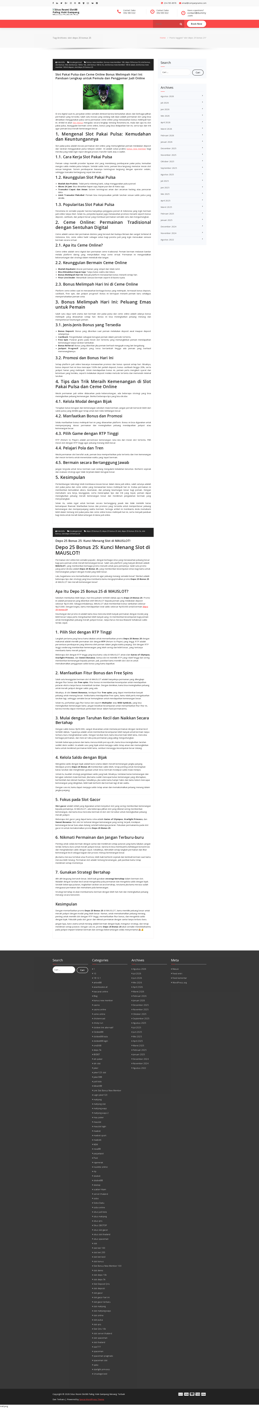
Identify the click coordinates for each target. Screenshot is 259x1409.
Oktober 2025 (167, 161)
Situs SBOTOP (100, 1225)
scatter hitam (100, 1189)
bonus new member (94, 62)
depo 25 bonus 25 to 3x (131, 531)
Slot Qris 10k (100, 1328)
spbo (96, 1365)
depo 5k (97, 1050)
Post (96, 1158)
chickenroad (99, 1018)
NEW (96, 1144)
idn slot (97, 1063)
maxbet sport (100, 1135)
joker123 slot (100, 1072)
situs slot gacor (101, 1230)
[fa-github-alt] (79, 3)
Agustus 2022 (167, 239)
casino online (100, 1009)
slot (95, 1243)
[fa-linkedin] (57, 3)
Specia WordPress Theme (91, 1399)
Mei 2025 (165, 194)
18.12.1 (97, 978)
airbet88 (98, 982)
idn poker (98, 1059)
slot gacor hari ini (102, 1297)
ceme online (99, 1014)
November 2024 (168, 233)
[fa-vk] (92, 3)
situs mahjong (100, 1216)
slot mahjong (100, 1306)
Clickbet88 (98, 1032)
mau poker (99, 1117)
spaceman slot (101, 1360)
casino (97, 1005)
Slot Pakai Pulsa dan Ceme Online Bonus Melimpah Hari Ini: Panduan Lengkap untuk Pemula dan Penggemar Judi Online (100, 76)
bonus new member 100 (114, 62)
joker (96, 1068)
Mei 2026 (165, 115)
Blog (96, 996)
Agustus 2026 (167, 96)
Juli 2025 (165, 181)
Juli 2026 (165, 102)
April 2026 (165, 122)
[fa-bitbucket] (83, 3)
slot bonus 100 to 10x (77, 65)
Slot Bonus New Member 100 (107, 1265)
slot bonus (145, 62)
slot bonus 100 (61, 65)
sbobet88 (98, 1180)
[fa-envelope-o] (88, 3)
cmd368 (97, 1045)
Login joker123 (101, 1095)
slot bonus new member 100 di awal (120, 65)
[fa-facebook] (53, 3)
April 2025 (165, 200)
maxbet (97, 1131)
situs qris (98, 1221)
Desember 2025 (168, 148)
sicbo (96, 1198)
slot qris (97, 1324)
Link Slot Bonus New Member (107, 1090)
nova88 (97, 1148)
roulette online (101, 1167)
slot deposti (99, 1288)
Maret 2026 (166, 128)
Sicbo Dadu (99, 1202)
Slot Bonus (78, 122)
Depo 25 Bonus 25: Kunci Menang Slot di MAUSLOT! (92, 541)
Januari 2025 (166, 220)
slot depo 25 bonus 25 (84, 67)
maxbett (97, 1139)
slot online (98, 1315)
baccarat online (101, 991)
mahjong (98, 1099)
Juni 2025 (165, 187)
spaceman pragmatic (103, 1355)
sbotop (97, 1185)
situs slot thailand (102, 1234)
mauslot (97, 1122)
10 (95, 973)
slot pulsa (98, 1319)
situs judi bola (100, 1211)
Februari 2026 (167, 135)
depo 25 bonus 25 (93, 531)
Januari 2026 (166, 142)
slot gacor (98, 1293)
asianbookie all (101, 987)
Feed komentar (180, 978)
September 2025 (169, 168)
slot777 (97, 1346)
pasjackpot (99, 1153)
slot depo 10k (100, 1274)
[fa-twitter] (61, 3)
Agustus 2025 (167, 174)
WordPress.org (180, 982)
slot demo (98, 1270)
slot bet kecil (99, 1256)
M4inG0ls (61, 62)
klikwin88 (98, 1086)
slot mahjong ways (102, 1310)
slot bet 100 (99, 1248)
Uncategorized (75, 62)
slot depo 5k (99, 1279)
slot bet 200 (99, 1252)
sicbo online (99, 1207)
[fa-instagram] (71, 3)
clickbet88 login (101, 1041)
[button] (181, 24)
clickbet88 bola (101, 1036)
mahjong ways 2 (101, 1113)
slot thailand (99, 1342)
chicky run (98, 1023)
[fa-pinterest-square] (97, 3)
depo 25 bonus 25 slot (111, 531)
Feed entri (177, 973)
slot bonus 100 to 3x (95, 65)
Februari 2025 (167, 213)
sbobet (97, 1176)
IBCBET (97, 1054)
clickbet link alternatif (103, 1027)
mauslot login (100, 1126)
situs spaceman (101, 1239)
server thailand (101, 1194)
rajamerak (98, 1162)
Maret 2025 (166, 207)
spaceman (98, 1351)
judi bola (98, 1081)
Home (163, 37)
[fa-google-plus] (66, 3)
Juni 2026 (165, 109)
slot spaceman (101, 1337)
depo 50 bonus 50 (132, 62)
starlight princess (102, 1369)
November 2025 (168, 155)
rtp (95, 1171)
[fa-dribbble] (75, 3)
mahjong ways (100, 1108)
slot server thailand (103, 1333)
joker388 (98, 1077)
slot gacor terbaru (102, 1302)
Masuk (176, 969)
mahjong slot (100, 1104)
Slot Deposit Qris (102, 1283)
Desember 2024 (168, 226)
